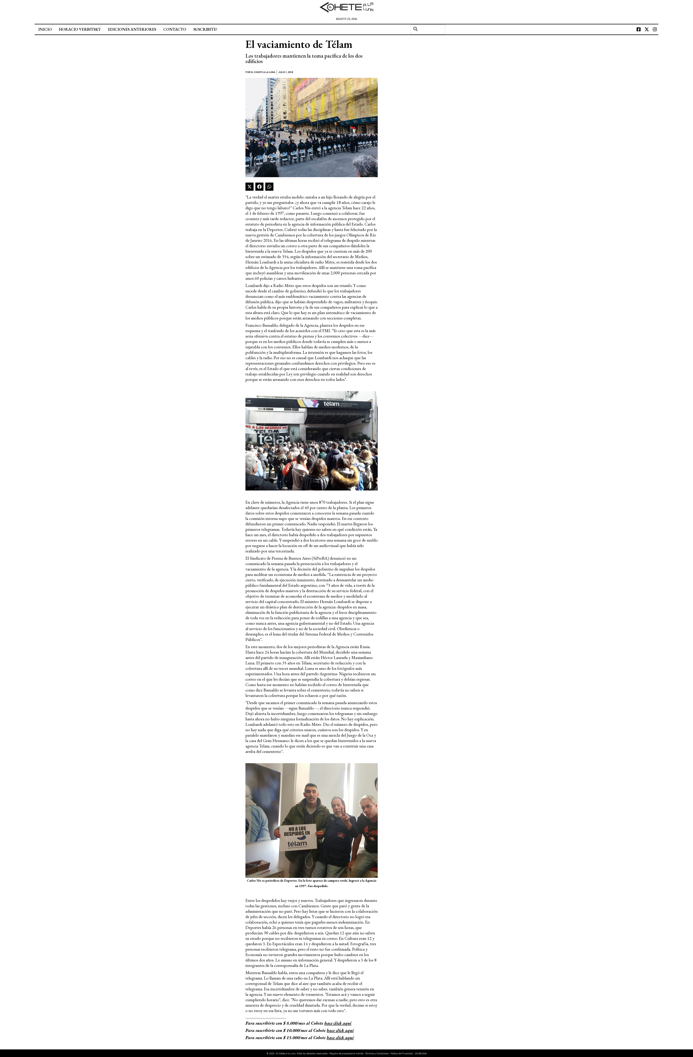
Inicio (45, 29)
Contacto (174, 29)
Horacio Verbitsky (80, 29)
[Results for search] (427, 36)
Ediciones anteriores (132, 29)
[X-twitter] (646, 29)
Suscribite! (205, 29)
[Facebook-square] (638, 29)
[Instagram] (654, 29)
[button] (249, 187)
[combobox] (427, 29)
